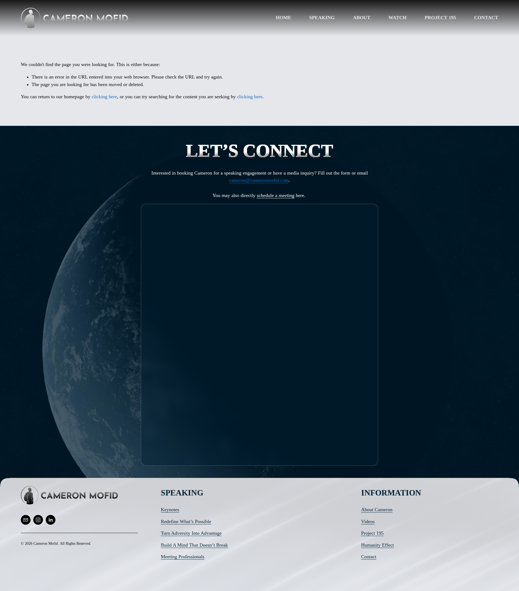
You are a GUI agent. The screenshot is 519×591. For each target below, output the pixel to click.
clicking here (104, 96)
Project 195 (440, 17)
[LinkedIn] (50, 520)
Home (283, 17)
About (361, 17)
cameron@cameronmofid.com (259, 180)
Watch (397, 17)
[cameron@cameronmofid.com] (26, 520)
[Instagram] (38, 520)
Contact (486, 17)
